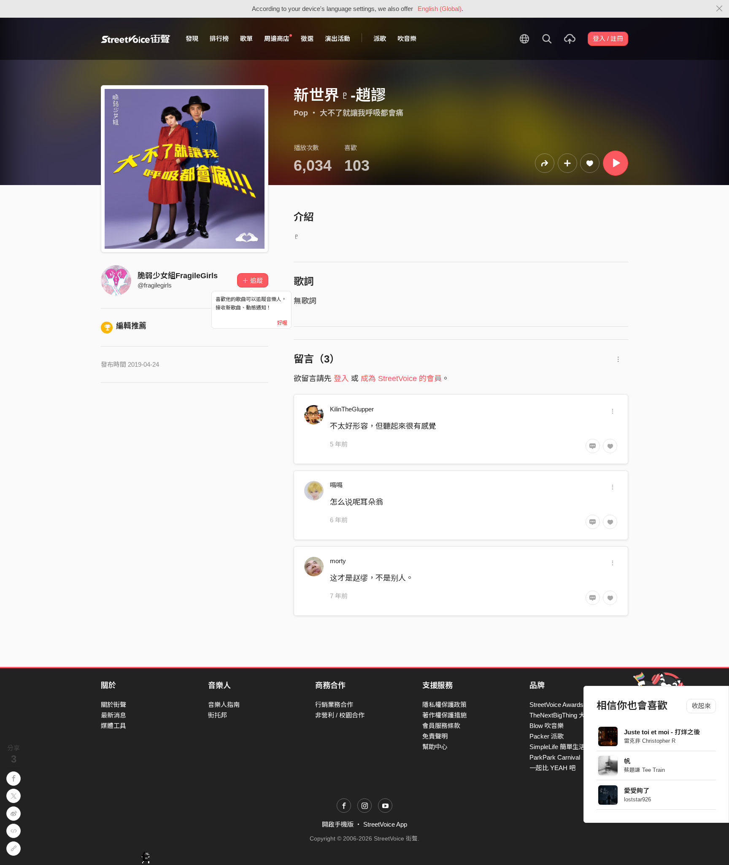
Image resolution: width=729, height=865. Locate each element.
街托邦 (217, 715)
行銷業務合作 (334, 704)
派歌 (379, 38)
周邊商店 (276, 38)
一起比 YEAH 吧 (552, 767)
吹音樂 (406, 38)
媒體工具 (113, 725)
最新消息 (113, 715)
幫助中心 (435, 746)
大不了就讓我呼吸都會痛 (361, 113)
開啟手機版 (338, 824)
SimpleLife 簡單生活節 (560, 746)
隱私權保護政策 (444, 704)
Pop (301, 113)
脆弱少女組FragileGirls (178, 275)
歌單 (246, 38)
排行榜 (219, 38)
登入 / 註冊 (608, 38)
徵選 (307, 38)
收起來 (701, 705)
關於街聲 (113, 704)
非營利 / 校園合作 (339, 715)
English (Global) (440, 8)
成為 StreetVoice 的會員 (401, 378)
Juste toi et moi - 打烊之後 (662, 732)
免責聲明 (435, 736)
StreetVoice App (385, 824)
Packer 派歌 (546, 736)
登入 (341, 378)
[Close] (719, 9)
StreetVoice (135, 39)
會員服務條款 (441, 725)
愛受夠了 (636, 790)
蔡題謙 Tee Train (644, 770)
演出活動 (337, 38)
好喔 (282, 323)
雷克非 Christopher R (649, 741)
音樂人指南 (224, 704)
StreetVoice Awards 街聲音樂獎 (573, 704)
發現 (192, 38)
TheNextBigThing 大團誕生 (566, 715)
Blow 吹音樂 (546, 725)
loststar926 (637, 799)
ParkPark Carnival (554, 757)
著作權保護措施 (444, 715)
